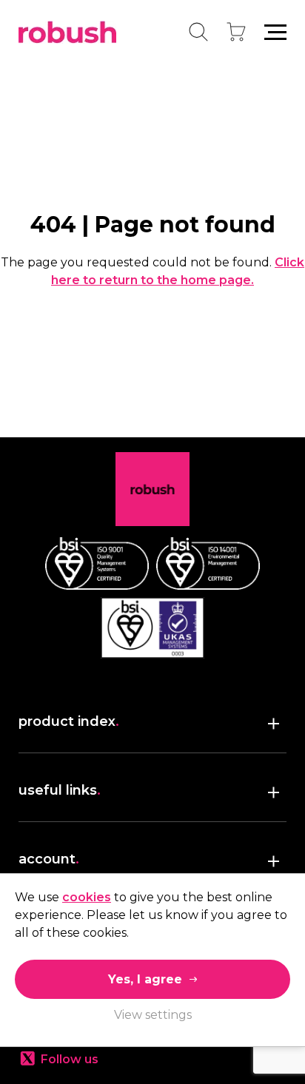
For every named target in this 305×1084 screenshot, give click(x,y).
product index (69, 721)
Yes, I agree (145, 979)
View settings (153, 1015)
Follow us (69, 1059)
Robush (67, 32)
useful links (60, 790)
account (49, 859)
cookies (86, 897)
